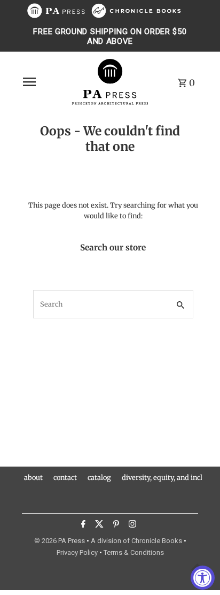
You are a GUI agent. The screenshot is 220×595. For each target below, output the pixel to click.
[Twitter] (98, 525)
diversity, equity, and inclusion (171, 477)
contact (65, 477)
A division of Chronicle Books (136, 541)
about (33, 477)
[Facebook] (81, 525)
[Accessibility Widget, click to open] (203, 578)
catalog (99, 477)
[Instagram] (131, 525)
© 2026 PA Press (59, 541)
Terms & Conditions (134, 552)
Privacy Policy (77, 552)
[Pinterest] (115, 525)
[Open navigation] (43, 81)
